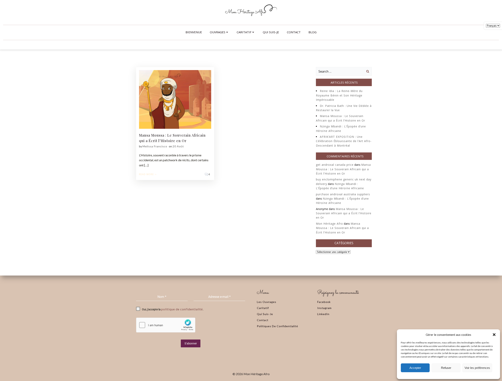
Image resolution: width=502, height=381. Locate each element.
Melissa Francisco (155, 146)
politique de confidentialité (182, 309)
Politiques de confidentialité (277, 326)
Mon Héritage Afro (329, 223)
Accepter (415, 367)
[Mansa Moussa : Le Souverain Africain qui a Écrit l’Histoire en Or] (175, 99)
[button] (494, 335)
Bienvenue (194, 32)
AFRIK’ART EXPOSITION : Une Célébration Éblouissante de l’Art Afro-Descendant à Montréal (344, 141)
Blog (312, 32)
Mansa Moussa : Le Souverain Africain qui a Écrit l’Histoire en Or (343, 169)
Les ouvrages (266, 302)
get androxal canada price (335, 165)
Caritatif (244, 32)
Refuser (446, 367)
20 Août (178, 146)
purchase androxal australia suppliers (343, 194)
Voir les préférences (477, 367)
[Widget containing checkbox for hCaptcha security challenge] (165, 325)
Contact (294, 32)
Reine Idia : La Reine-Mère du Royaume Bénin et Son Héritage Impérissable (339, 95)
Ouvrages (217, 32)
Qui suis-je (271, 32)
